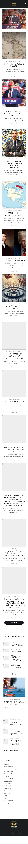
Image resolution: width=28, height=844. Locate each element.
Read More (14, 76)
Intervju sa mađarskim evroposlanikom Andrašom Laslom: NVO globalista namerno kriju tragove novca (14, 603)
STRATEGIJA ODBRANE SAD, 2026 (14, 65)
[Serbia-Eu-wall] (14, 383)
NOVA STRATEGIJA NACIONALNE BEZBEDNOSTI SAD (14, 356)
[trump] (14, 687)
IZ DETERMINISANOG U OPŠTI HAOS (14, 703)
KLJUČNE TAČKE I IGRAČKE (14, 307)
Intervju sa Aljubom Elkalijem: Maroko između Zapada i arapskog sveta (14, 164)
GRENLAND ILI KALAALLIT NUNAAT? (14, 214)
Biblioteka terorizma (9, 769)
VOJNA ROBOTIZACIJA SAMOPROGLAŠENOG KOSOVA (14, 449)
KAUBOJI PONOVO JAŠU (14, 261)
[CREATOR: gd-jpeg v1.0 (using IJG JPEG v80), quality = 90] (14, 93)
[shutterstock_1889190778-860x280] (6, 650)
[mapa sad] (14, 45)
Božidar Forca (9, 61)
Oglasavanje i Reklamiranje (11, 791)
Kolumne (20, 61)
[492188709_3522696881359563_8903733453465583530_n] (14, 533)
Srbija (10, 399)
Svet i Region (16, 399)
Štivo (5, 798)
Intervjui (11, 158)
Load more (14, 622)
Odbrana (6, 788)
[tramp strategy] (14, 336)
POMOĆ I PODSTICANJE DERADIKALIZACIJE (17, 666)
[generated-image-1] (14, 288)
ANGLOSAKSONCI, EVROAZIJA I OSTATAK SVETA (14, 114)
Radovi (6, 793)
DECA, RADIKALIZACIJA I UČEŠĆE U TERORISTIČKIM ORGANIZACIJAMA (16, 657)
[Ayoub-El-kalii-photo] (14, 143)
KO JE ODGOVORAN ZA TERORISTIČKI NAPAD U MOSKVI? (17, 644)
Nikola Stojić (7, 786)
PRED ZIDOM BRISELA (14, 402)
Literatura (6, 783)
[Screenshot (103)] (14, 242)
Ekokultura (7, 774)
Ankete (6, 764)
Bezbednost (8, 444)
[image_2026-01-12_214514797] (14, 195)
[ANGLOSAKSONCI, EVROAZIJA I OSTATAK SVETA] (14, 19)
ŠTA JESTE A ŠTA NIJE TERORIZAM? (16, 650)
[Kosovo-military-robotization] (14, 429)
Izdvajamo (15, 61)
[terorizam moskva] (6, 644)
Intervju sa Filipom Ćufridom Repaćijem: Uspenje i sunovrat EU (14, 553)
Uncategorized (8, 803)
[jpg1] (14, 580)
